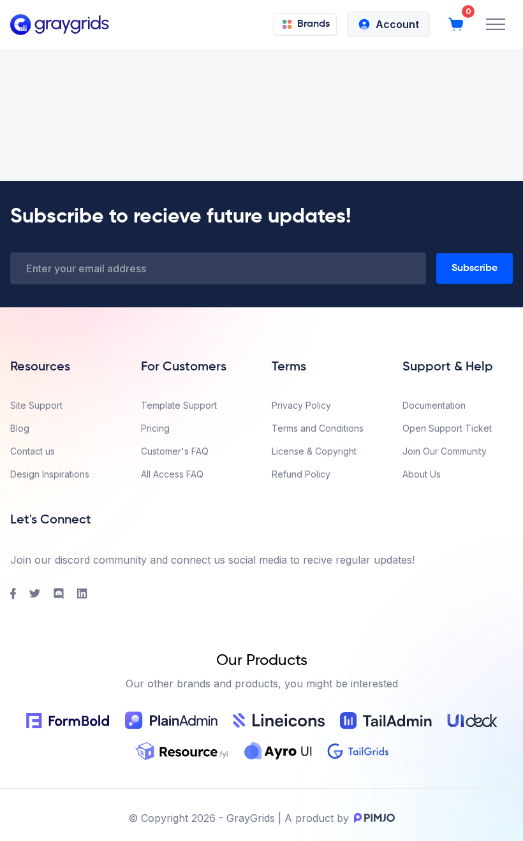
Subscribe (474, 268)
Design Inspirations (49, 474)
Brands (313, 24)
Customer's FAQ (175, 451)
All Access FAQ (172, 474)
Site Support (36, 405)
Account (397, 24)
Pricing (155, 428)
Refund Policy (301, 474)
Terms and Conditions (318, 428)
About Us (421, 474)
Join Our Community (444, 451)
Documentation (434, 405)
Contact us (32, 451)
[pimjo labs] (372, 818)
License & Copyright (314, 451)
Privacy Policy (301, 405)
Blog (19, 428)
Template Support (179, 405)
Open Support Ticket (447, 428)
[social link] (13, 593)
